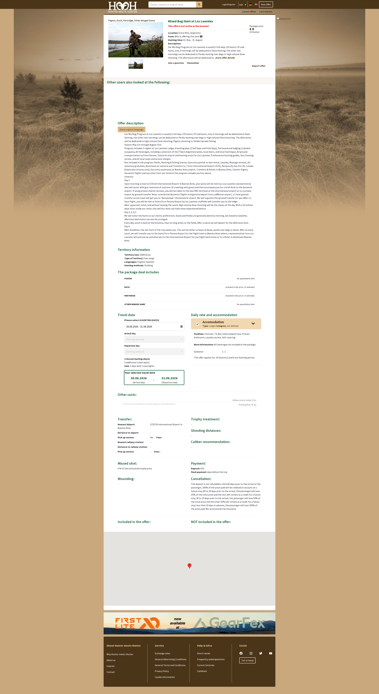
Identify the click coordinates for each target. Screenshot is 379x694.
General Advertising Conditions (170, 659)
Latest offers (249, 11)
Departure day (132, 345)
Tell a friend (247, 660)
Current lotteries (205, 665)
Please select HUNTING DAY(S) (141, 320)
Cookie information (165, 677)
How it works (203, 653)
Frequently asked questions (211, 659)
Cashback (202, 671)
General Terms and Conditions (170, 665)
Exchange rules (162, 653)
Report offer (258, 65)
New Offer (266, 4)
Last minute (265, 11)
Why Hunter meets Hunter (120, 654)
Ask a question (176, 62)
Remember (193, 62)
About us (111, 660)
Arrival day (130, 333)
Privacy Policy (162, 671)
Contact (111, 671)
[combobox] (154, 339)
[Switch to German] (250, 4)
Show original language (131, 129)
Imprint (111, 665)
